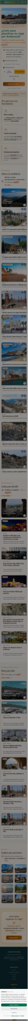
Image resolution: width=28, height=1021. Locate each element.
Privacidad (21, 1015)
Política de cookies (14, 1015)
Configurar (13, 1012)
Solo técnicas (13, 1008)
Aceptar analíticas (13, 1005)
